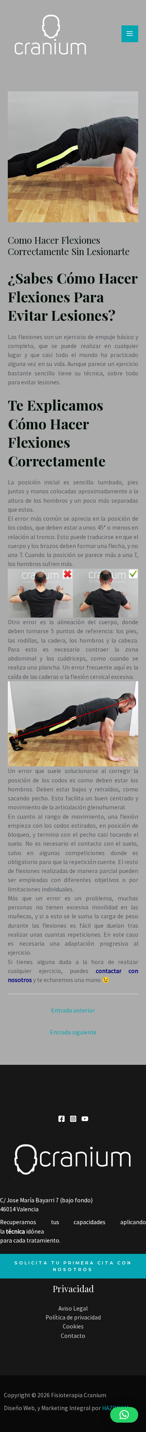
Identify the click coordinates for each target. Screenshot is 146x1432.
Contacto (73, 1335)
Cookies (73, 1326)
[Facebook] (61, 1118)
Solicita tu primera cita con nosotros (73, 1266)
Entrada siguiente (73, 1032)
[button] (124, 1415)
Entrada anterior (73, 1010)
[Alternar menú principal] (129, 33)
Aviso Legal (73, 1308)
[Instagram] (73, 1118)
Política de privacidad (73, 1317)
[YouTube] (84, 1118)
